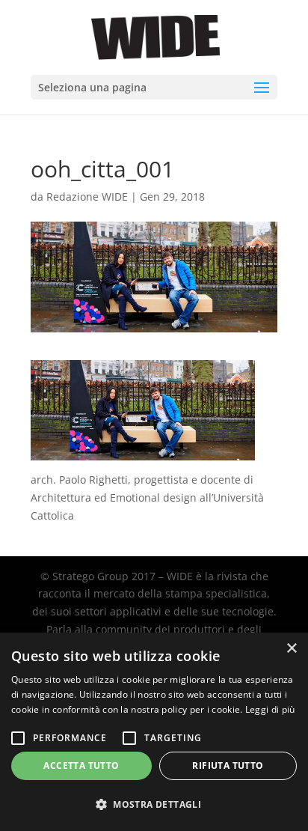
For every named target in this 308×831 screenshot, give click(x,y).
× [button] (291, 648)
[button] (154, 805)
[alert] (154, 732)
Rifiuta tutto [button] (227, 765)
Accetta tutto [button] (81, 765)
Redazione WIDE (87, 196)
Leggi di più (270, 709)
